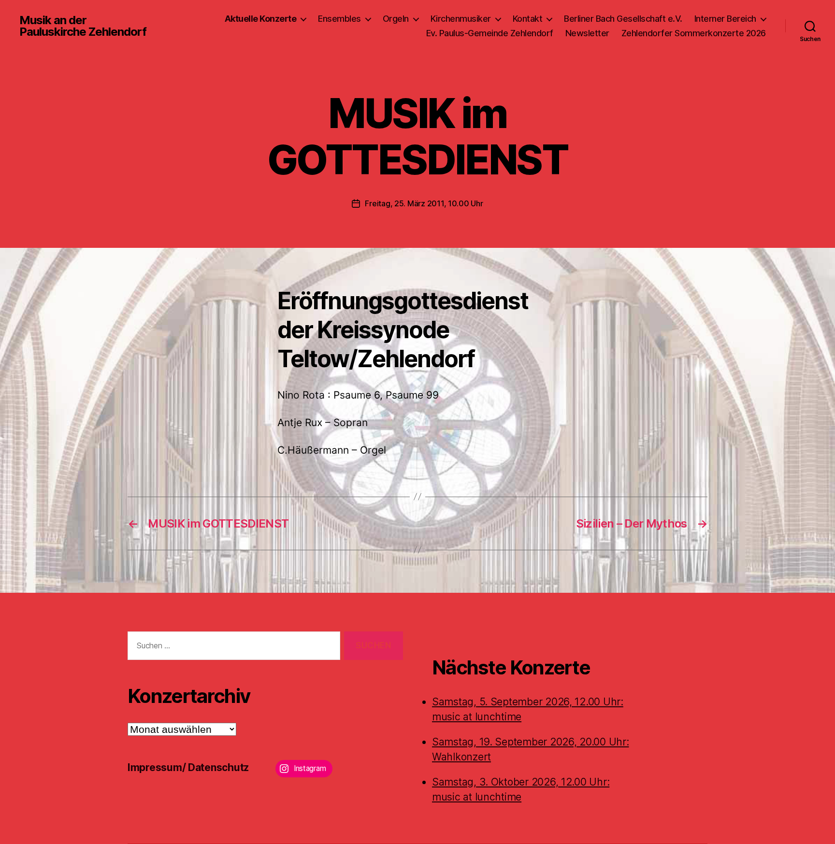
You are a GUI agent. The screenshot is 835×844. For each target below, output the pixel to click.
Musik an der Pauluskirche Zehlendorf (82, 26)
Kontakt (528, 19)
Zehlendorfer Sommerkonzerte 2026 (693, 33)
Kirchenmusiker (461, 19)
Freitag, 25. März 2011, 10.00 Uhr (424, 203)
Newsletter (587, 33)
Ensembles (339, 19)
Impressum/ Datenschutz (188, 767)
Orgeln (396, 19)
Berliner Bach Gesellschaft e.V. (623, 19)
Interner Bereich (725, 19)
